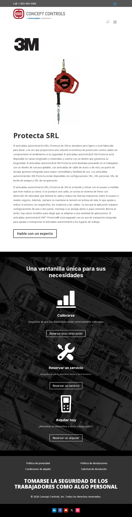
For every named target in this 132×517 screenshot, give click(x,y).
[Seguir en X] (72, 510)
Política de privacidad (38, 463)
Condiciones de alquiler (38, 469)
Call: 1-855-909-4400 (24, 3)
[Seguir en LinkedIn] (54, 510)
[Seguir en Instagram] (77, 510)
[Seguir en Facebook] (60, 510)
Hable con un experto (35, 233)
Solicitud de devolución (94, 469)
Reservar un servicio (66, 386)
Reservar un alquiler (66, 438)
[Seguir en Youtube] (66, 510)
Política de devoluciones (93, 463)
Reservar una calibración (66, 333)
